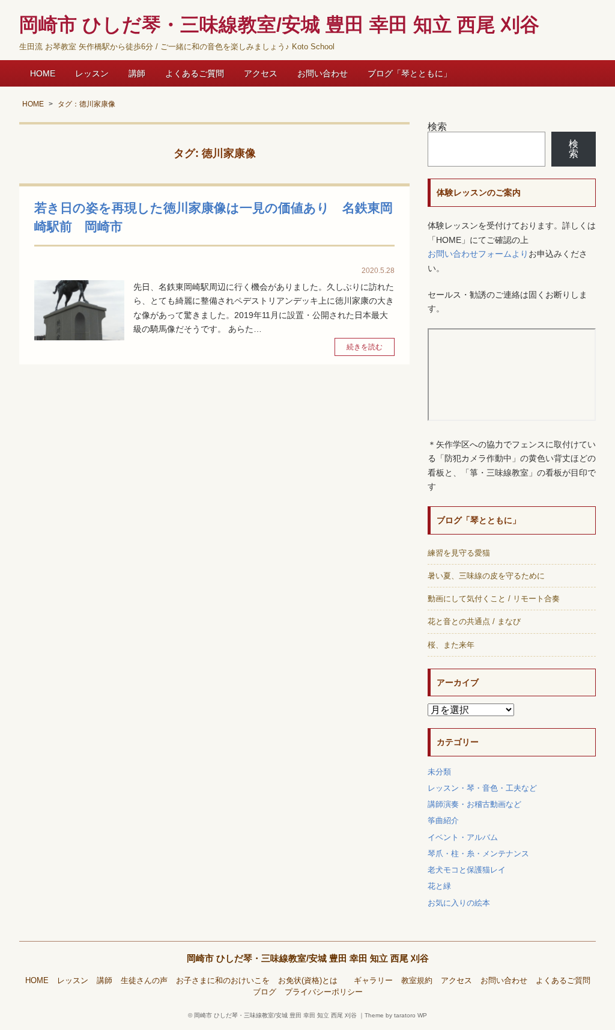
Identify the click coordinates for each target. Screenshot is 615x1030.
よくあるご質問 (194, 73)
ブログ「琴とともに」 (410, 73)
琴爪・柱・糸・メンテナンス (478, 853)
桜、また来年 (451, 644)
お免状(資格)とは (311, 980)
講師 (137, 73)
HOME (42, 73)
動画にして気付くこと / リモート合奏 (494, 598)
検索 (437, 126)
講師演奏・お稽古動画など (474, 804)
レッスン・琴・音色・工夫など (482, 787)
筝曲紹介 (443, 820)
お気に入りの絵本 (459, 902)
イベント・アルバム (463, 837)
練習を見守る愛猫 (459, 552)
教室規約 (416, 980)
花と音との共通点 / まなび (474, 621)
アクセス (260, 73)
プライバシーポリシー (324, 992)
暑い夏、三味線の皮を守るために (486, 575)
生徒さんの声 (144, 980)
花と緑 (439, 886)
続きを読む (365, 347)
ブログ (264, 992)
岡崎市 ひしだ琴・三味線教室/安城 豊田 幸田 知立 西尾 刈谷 (308, 958)
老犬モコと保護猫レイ (467, 869)
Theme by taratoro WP (396, 1015)
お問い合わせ (322, 73)
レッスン (92, 73)
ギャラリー (373, 980)
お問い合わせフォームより (478, 254)
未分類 (439, 771)
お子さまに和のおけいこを (223, 980)
